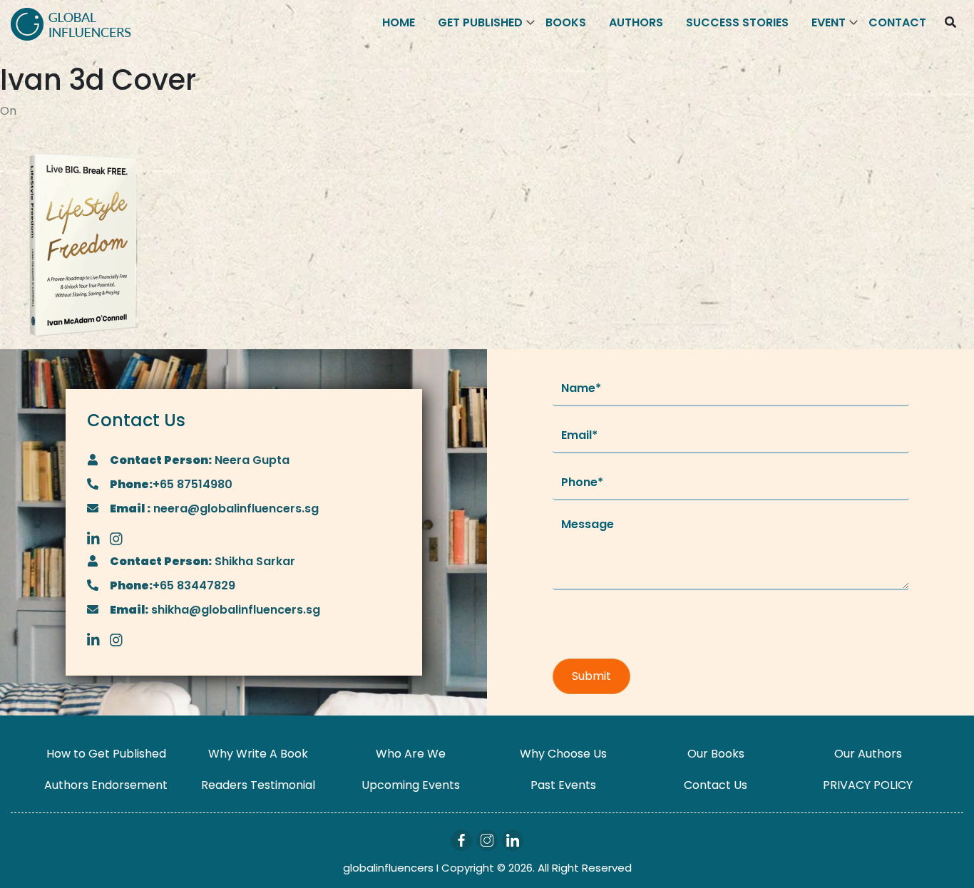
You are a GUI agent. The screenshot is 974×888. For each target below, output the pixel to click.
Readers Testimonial (258, 785)
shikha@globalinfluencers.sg (234, 610)
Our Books (715, 753)
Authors (636, 22)
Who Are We (411, 753)
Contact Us (715, 785)
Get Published (480, 22)
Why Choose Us (563, 753)
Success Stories (737, 22)
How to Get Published (106, 753)
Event (828, 22)
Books (565, 22)
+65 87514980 (192, 484)
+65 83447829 (194, 585)
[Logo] (71, 23)
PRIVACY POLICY (868, 785)
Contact (897, 22)
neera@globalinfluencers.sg (234, 508)
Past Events (563, 785)
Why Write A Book (258, 753)
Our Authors (868, 753)
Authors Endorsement (106, 785)
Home (398, 22)
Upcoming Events (411, 785)
